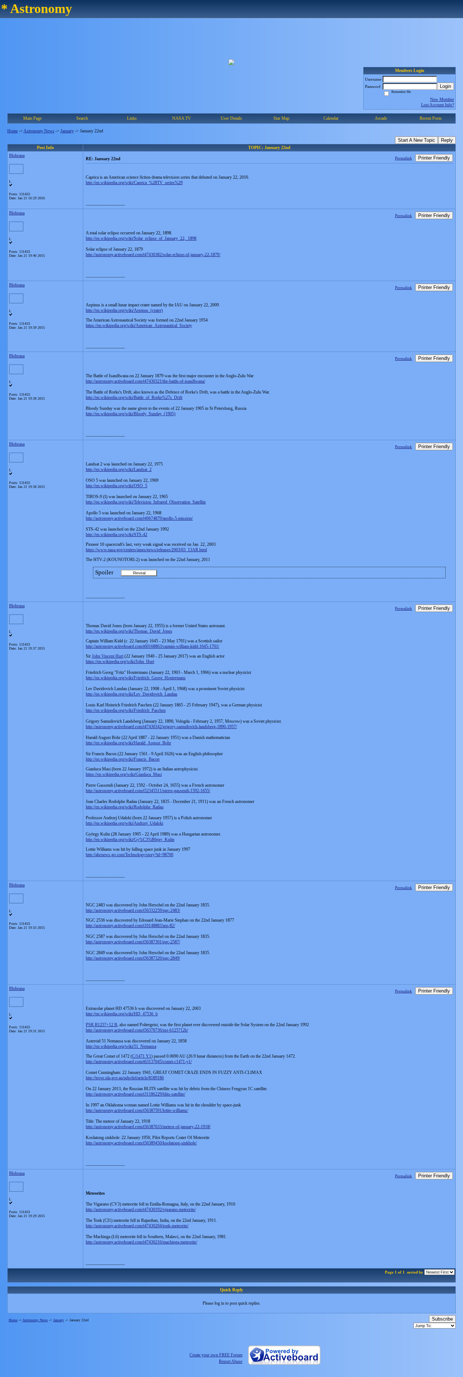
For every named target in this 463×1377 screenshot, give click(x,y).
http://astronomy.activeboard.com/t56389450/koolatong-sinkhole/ (141, 1143)
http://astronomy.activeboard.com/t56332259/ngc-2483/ (133, 910)
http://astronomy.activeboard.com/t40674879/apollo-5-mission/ (139, 518)
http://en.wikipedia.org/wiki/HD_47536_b (122, 1013)
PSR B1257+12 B (101, 1024)
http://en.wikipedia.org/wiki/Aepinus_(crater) (124, 310)
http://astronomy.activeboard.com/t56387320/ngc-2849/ (133, 958)
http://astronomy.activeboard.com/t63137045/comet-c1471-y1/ (139, 1061)
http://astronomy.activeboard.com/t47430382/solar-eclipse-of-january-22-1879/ (153, 254)
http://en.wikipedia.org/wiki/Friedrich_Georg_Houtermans (136, 677)
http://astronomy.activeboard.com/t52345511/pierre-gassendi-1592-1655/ (148, 790)
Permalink (403, 158)
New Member (442, 99)
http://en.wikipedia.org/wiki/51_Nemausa (121, 1046)
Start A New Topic (416, 140)
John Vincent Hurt (107, 656)
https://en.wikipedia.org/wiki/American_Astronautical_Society (139, 325)
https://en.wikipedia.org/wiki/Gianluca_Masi (124, 774)
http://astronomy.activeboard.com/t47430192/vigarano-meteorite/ (141, 1209)
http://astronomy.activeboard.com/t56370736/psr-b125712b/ (137, 1030)
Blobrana (17, 155)
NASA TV (181, 118)
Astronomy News (39, 130)
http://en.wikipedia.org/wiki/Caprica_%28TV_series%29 (134, 182)
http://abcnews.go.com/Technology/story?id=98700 (129, 854)
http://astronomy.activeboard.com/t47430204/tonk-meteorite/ (137, 1225)
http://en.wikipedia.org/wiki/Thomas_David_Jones (129, 631)
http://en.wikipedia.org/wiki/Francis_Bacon (123, 759)
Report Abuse (230, 1361)
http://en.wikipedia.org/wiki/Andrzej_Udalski (124, 823)
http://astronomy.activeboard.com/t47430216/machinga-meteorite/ (141, 1242)
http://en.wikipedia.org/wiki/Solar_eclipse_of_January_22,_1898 (141, 238)
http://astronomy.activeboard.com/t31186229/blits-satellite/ (135, 1094)
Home (12, 130)
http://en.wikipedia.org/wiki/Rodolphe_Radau (124, 806)
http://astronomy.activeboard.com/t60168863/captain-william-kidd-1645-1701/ (152, 646)
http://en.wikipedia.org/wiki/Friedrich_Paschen (126, 710)
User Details (231, 118)
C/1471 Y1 (141, 1056)
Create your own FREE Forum (216, 1354)
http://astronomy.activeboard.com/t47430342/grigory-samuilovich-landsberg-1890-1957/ (161, 726)
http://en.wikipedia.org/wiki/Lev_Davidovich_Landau (131, 694)
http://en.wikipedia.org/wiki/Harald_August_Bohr (128, 742)
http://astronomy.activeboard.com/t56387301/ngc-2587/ (133, 941)
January (67, 130)
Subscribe (442, 1319)
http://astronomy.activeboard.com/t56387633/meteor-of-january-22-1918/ (148, 1126)
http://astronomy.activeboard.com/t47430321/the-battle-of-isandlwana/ (145, 381)
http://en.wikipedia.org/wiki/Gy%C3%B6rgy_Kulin (130, 839)
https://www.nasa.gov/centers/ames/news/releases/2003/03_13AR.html (146, 549)
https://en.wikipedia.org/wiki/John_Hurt (120, 661)
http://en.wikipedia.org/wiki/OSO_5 (116, 485)
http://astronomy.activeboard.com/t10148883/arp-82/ (130, 925)
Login (445, 86)
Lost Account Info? (437, 104)
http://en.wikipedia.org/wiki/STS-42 (116, 534)
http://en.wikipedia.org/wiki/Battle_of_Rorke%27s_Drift (134, 397)
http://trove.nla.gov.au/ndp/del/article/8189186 (125, 1077)
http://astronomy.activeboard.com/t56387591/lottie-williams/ (137, 1110)
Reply (447, 140)
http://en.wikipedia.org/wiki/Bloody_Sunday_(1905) (130, 413)
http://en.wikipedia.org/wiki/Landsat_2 (119, 469)
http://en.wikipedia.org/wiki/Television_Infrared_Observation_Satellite (146, 502)
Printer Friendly (434, 158)
